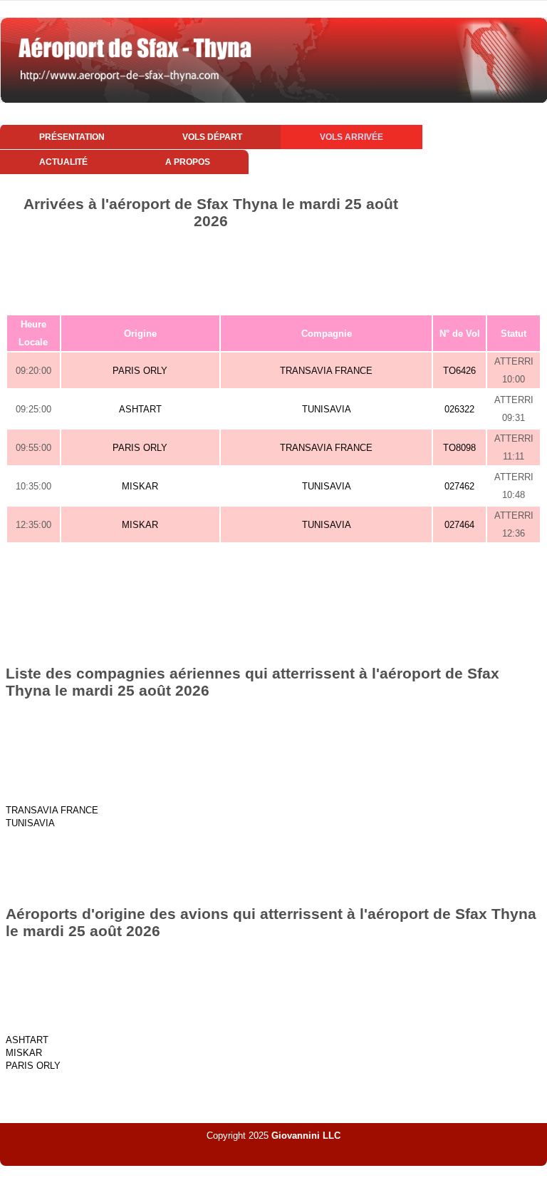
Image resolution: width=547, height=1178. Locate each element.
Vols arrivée (351, 137)
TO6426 (459, 370)
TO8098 (459, 447)
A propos (187, 162)
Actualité (63, 162)
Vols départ (212, 137)
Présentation (72, 137)
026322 (459, 409)
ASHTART (140, 409)
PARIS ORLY (140, 370)
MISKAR (140, 486)
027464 (459, 524)
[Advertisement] (273, 269)
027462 (459, 486)
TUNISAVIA (326, 409)
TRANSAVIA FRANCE (326, 370)
